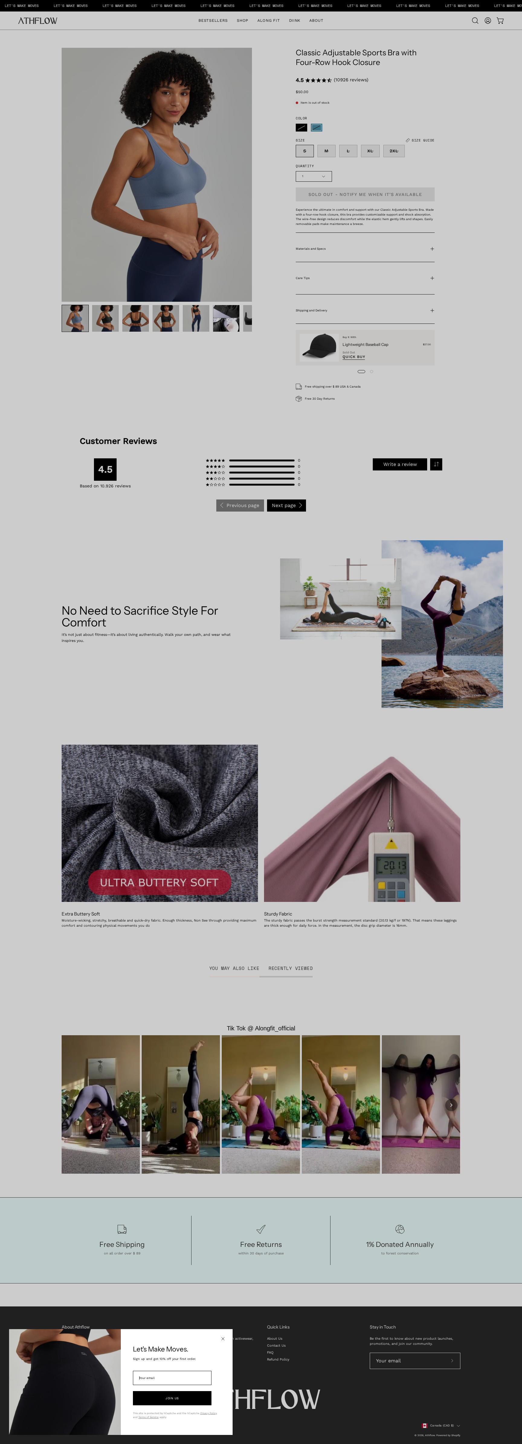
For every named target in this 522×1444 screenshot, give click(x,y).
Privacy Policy (208, 1413)
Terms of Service (148, 1417)
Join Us (172, 1398)
